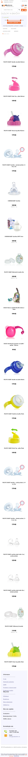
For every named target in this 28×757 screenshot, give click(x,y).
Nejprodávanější (6, 31)
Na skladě (6, 17)
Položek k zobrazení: (14, 22)
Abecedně (16, 31)
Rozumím (16, 756)
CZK (21, 1)
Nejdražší (5, 28)
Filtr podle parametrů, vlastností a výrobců (13, 25)
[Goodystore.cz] (7, 5)
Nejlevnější (13, 28)
